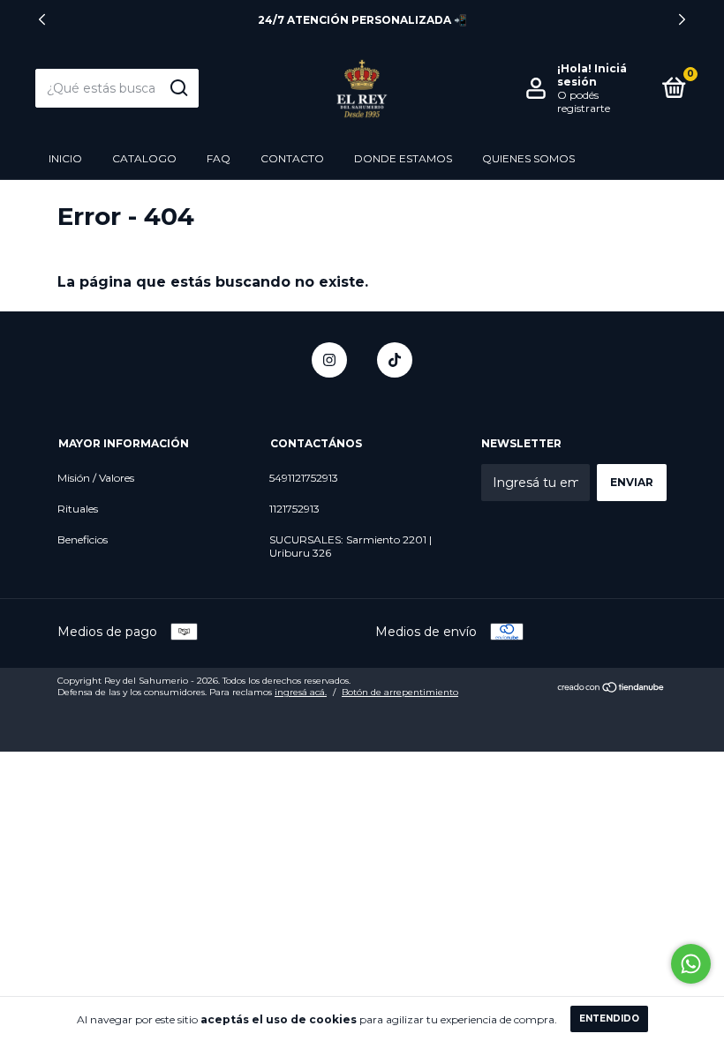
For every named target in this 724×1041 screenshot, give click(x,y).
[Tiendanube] (611, 689)
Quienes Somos (528, 158)
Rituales (77, 508)
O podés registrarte (583, 101)
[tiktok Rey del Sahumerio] (394, 360)
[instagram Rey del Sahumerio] (329, 360)
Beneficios (82, 539)
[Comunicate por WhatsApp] (691, 964)
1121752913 (294, 508)
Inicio (65, 158)
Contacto (292, 158)
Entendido (609, 1018)
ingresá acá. (301, 692)
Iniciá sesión (592, 75)
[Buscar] (177, 88)
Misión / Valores (95, 477)
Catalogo (144, 158)
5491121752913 (303, 477)
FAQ (218, 158)
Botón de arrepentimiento (400, 692)
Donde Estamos (403, 158)
